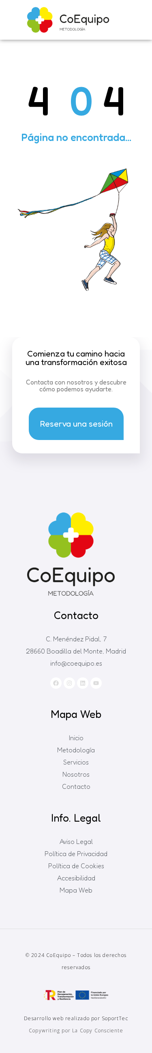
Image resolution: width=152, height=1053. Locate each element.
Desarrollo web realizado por (76, 1018)
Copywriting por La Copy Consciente (76, 1030)
